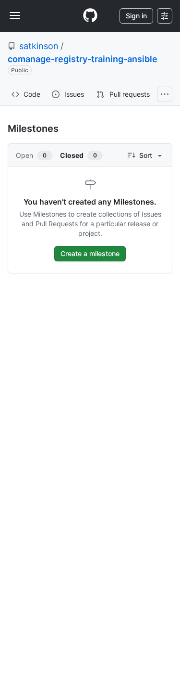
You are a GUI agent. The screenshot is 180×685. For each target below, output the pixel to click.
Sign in (136, 16)
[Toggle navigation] (15, 15)
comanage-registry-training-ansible (82, 59)
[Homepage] (90, 16)
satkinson (39, 46)
